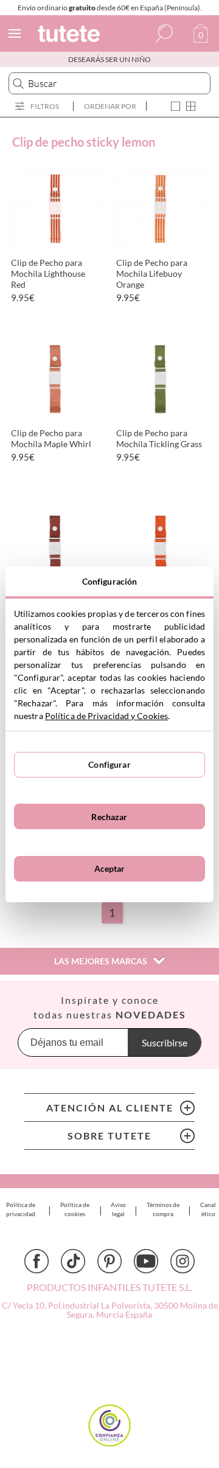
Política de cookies (74, 1209)
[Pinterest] (109, 1261)
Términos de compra (163, 1209)
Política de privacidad (20, 1209)
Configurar (109, 764)
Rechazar (109, 817)
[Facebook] (36, 1261)
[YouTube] (146, 1261)
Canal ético (208, 1209)
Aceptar (109, 868)
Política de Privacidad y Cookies (106, 716)
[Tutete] (70, 36)
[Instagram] (182, 1261)
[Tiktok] (73, 1261)
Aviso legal (118, 1209)
